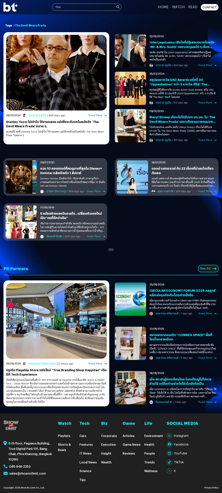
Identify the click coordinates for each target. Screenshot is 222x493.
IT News (85, 453)
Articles (128, 436)
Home (163, 6)
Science (85, 471)
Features (86, 444)
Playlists (64, 436)
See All (205, 268)
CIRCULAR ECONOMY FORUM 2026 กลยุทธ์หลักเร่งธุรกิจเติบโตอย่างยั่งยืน (183, 292)
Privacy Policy (211, 487)
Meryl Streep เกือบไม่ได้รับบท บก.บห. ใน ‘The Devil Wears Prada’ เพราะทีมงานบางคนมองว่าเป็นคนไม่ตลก (183, 121)
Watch (178, 6)
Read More (95, 115)
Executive (108, 444)
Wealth (106, 462)
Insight (106, 453)
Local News (88, 462)
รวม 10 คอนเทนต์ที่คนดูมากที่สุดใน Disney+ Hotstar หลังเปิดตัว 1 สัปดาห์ (71, 170)
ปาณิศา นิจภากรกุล (56, 191)
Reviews (129, 453)
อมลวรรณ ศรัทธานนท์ (42, 363)
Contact (210, 7)
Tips (82, 480)
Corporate (109, 436)
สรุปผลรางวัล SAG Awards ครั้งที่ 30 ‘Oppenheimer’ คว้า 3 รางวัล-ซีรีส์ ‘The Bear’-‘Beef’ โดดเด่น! (178, 83)
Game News (131, 444)
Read (192, 6)
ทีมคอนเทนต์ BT (164, 402)
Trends (149, 462)
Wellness (150, 471)
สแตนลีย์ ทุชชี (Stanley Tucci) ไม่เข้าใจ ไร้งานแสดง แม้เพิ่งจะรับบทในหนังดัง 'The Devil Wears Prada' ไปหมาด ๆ (55, 133)
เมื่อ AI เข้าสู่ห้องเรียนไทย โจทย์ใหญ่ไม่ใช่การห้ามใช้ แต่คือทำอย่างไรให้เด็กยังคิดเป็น (180, 381)
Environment (153, 436)
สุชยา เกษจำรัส (165, 191)
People (149, 453)
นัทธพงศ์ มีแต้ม (54, 236)
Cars (82, 436)
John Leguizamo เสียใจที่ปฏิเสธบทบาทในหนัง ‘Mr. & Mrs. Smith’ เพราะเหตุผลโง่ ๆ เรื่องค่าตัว (182, 46)
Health (149, 444)
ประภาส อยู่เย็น (37, 115)
